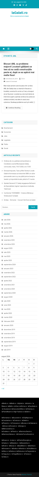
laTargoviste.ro (31, 451)
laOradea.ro (6, 431)
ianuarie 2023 (8, 268)
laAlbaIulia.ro (14, 443)
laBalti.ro (28, 412)
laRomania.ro (6, 418)
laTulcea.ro (27, 454)
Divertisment (8, 128)
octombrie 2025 (9, 244)
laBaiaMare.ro (22, 446)
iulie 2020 (7, 301)
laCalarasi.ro (33, 423)
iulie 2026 (7, 220)
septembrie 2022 (10, 277)
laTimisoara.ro (15, 423)
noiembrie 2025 (9, 240)
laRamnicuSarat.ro (25, 431)
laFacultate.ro (32, 406)
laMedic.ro (13, 403)
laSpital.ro (20, 403)
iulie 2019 (7, 350)
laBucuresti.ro (16, 418)
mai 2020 (7, 309)
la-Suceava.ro (6, 409)
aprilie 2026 (8, 228)
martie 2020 (8, 317)
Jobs (5, 136)
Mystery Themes (27, 474)
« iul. (3, 388)
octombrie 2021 (9, 285)
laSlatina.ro (12, 451)
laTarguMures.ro (17, 454)
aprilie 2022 (8, 281)
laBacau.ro (12, 446)
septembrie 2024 (10, 264)
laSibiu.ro (5, 451)
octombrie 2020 (9, 289)
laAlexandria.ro (24, 443)
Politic (6, 144)
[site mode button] (31, 49)
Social (6, 148)
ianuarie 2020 (8, 325)
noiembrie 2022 (9, 273)
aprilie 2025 (8, 260)
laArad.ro (5, 446)
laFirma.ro (23, 406)
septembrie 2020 (10, 293)
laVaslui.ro (6, 443)
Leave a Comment (11, 81)
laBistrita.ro (31, 446)
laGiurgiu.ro (22, 426)
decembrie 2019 (9, 329)
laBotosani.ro (6, 448)
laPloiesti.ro (6, 423)
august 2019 (8, 346)
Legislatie (7, 140)
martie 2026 (8, 232)
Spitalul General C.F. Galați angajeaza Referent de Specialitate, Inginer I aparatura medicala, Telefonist (19, 186)
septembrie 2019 (10, 342)
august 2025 (8, 248)
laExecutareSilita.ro (18, 409)
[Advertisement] (19, 34)
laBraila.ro (15, 448)
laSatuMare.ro (31, 448)
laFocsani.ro (13, 426)
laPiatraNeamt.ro (7, 412)
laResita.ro (22, 448)
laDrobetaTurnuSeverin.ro (25, 434)
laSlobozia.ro (21, 451)
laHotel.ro (28, 403)
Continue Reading (14, 108)
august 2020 (8, 297)
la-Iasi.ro (13, 440)
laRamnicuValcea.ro (8, 434)
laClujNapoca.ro (27, 418)
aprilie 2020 (8, 313)
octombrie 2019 (9, 337)
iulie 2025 (7, 252)
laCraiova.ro (17, 420)
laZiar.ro (17, 406)
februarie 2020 (9, 321)
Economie (7, 132)
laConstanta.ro (7, 420)
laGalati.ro (20, 13)
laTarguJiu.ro (7, 454)
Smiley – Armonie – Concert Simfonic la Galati (19, 200)
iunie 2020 (7, 305)
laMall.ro (11, 406)
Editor (23, 79)
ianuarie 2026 (8, 236)
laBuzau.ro (25, 423)
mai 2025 (7, 256)
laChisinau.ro (30, 409)
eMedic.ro (5, 403)
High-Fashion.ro (19, 412)
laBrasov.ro (5, 440)
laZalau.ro (5, 457)
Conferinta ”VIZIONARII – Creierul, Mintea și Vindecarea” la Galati (18, 194)
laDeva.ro (5, 426)
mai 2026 (7, 224)
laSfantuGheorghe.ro (24, 440)
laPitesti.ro (14, 431)
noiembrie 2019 (9, 333)
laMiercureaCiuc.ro (8, 429)
